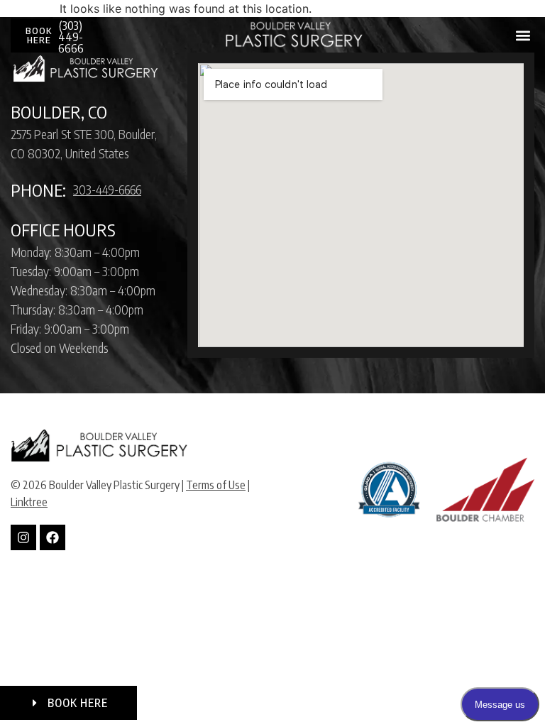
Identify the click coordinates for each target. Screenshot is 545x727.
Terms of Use (216, 485)
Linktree (29, 502)
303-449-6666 (107, 189)
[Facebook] (52, 537)
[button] (522, 36)
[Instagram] (23, 537)
